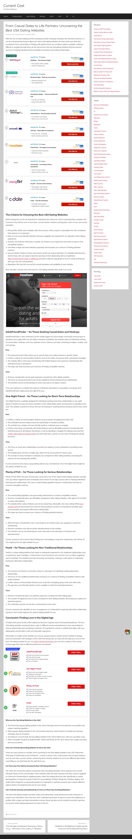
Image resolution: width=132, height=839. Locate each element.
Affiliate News (99, 108)
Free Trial (76, 652)
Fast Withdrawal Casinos (102, 154)
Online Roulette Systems (102, 88)
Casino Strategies (100, 144)
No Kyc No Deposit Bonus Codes (105, 59)
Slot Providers (99, 233)
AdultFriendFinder (34, 652)
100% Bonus (98, 35)
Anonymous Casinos (101, 115)
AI (73, 16)
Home (6, 16)
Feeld (28, 703)
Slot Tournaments (100, 236)
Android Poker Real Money (103, 52)
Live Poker (97, 174)
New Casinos (98, 187)
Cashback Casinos (100, 131)
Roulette (97, 213)
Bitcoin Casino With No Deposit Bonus (107, 91)
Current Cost (14, 5)
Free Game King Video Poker (104, 39)
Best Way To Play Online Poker (104, 42)
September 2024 (99, 282)
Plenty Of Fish (32, 686)
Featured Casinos (100, 157)
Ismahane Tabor (30, 34)
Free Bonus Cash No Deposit (104, 68)
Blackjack (97, 124)
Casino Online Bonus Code (103, 32)
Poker (96, 203)
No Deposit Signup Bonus (103, 45)
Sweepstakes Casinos (101, 243)
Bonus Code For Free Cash (103, 72)
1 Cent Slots (98, 65)
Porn (60, 16)
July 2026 (97, 276)
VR (67, 16)
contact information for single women (22, 434)
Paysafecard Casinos (101, 200)
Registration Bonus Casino (103, 55)
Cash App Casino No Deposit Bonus (106, 62)
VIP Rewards (98, 256)
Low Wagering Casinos (102, 177)
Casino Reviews (99, 138)
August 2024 (98, 286)
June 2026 (97, 279)
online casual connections (44, 642)
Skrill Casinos (98, 230)
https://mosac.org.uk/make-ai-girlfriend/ (23, 259)
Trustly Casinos (99, 249)
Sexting (42, 16)
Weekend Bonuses (100, 262)
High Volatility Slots (100, 164)
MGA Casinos (98, 184)
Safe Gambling (99, 216)
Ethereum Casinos (100, 151)
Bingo (96, 121)
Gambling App (99, 85)
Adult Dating (30, 16)
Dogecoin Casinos (100, 147)
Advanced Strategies (101, 105)
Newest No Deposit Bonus (103, 78)
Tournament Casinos (101, 246)
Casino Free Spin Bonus (102, 49)
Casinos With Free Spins (102, 29)
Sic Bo (96, 226)
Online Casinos (99, 197)
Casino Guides (99, 134)
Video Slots (98, 253)
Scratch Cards (99, 220)
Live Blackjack (99, 170)
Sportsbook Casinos (100, 239)
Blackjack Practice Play (102, 75)
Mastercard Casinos (100, 180)
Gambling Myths (99, 161)
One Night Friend (33, 669)
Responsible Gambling (102, 210)
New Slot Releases (100, 190)
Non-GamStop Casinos (102, 193)
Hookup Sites (17, 16)
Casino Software (99, 141)
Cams (52, 16)
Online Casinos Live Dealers (103, 82)
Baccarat (97, 118)
